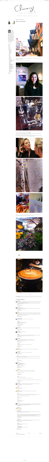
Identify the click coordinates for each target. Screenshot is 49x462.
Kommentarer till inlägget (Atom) (22, 434)
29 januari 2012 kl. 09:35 (19, 325)
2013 (9, 48)
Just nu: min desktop (11, 67)
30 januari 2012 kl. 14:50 (19, 417)
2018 (9, 44)
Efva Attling (21, 58)
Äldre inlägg (40, 433)
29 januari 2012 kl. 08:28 (19, 316)
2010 (9, 73)
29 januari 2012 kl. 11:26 (19, 346)
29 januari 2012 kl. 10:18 (19, 332)
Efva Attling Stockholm (19, 426)
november (10, 50)
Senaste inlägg (17, 433)
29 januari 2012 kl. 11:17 (19, 336)
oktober (10, 51)
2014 (9, 47)
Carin (17, 393)
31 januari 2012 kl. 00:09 (19, 421)
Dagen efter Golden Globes (11, 66)
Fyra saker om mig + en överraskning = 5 (11, 68)
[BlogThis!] (17, 296)
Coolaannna (18, 369)
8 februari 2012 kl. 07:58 (19, 424)
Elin (17, 355)
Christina (18, 334)
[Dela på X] (18, 296)
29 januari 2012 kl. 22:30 (19, 388)
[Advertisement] (28, 431)
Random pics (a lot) (11, 65)
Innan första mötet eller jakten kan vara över (11, 60)
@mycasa (18, 321)
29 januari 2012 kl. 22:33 (19, 391)
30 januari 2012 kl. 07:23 (19, 405)
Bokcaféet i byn (18, 338)
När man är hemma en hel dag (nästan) (11, 64)
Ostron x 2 (10, 69)
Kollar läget (10, 63)
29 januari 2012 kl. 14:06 (19, 367)
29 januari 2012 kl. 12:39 (19, 360)
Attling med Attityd (10, 61)
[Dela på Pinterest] (19, 296)
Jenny (17, 399)
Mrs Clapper (18, 407)
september (10, 52)
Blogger (25, 460)
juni (9, 54)
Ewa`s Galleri (18, 351)
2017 (9, 45)
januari (9, 58)
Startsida (29, 433)
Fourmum (18, 348)
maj (9, 55)
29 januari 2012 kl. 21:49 (19, 374)
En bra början (10, 71)
